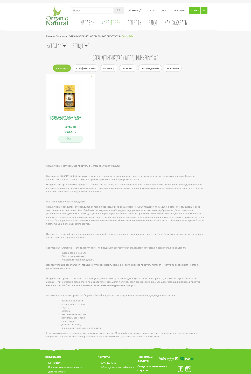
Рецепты (135, 23)
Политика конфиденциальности (65, 367)
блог (153, 23)
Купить (70, 139)
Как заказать (176, 23)
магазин (88, 23)
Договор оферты (57, 371)
